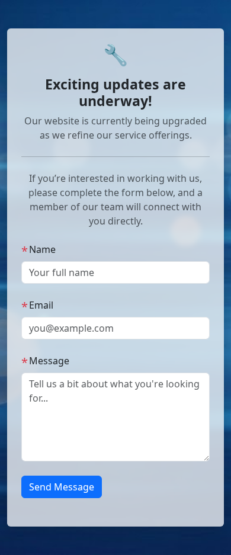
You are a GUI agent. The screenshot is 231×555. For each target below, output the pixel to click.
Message (45, 361)
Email (37, 305)
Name (38, 249)
